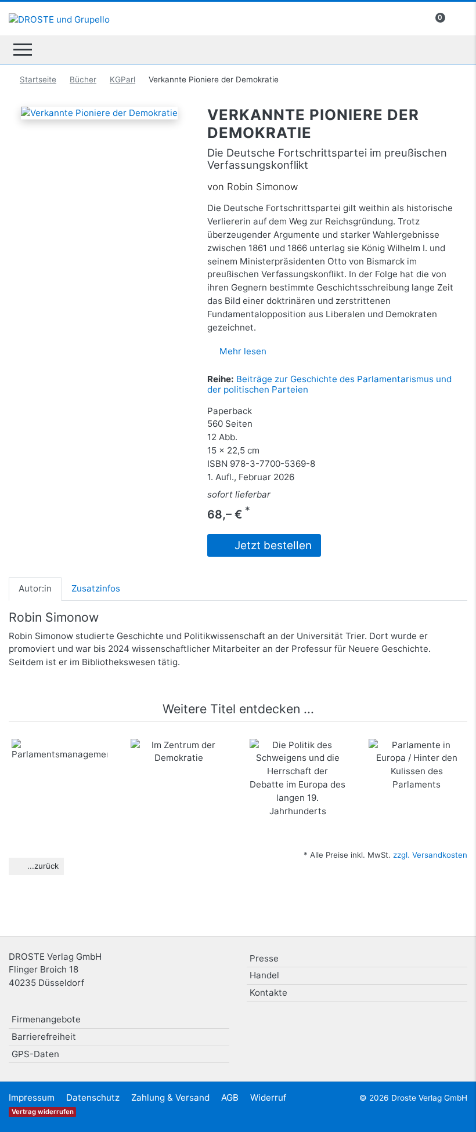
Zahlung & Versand (170, 1097)
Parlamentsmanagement (73, 756)
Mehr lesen (242, 351)
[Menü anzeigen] (23, 49)
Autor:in (35, 588)
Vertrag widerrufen (43, 1112)
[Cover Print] (116, 137)
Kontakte (268, 992)
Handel (264, 975)
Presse (264, 958)
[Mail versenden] (97, 137)
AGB (230, 1097)
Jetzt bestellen (272, 545)
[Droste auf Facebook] (398, 1024)
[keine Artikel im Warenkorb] (456, 17)
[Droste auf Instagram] (427, 1024)
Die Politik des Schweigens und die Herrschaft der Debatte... (297, 773)
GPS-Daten (35, 1054)
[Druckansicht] (77, 137)
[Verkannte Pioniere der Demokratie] (99, 112)
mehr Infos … (65, 801)
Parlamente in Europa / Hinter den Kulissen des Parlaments (417, 773)
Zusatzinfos (95, 588)
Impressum (32, 1097)
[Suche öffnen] (454, 49)
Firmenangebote (46, 1019)
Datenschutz (93, 1097)
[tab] (35, 588)
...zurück (42, 865)
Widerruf (268, 1097)
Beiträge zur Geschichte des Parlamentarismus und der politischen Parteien (329, 384)
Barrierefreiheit (44, 1036)
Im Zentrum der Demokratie (178, 762)
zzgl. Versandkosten (430, 854)
